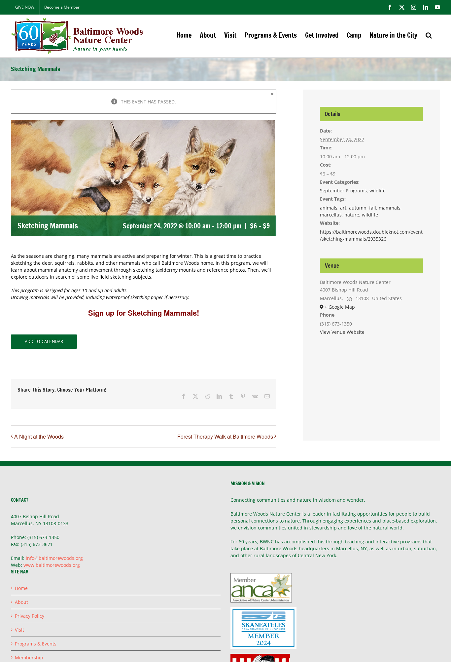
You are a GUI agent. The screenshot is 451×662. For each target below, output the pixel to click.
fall (372, 208)
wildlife (377, 190)
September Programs (343, 190)
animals (328, 208)
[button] (429, 35)
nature (351, 215)
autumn (357, 208)
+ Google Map (340, 307)
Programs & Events (35, 644)
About (21, 602)
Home (21, 588)
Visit (19, 630)
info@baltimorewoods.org (54, 558)
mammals (389, 208)
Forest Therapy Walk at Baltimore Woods (225, 436)
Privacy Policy (29, 616)
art (343, 208)
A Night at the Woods (39, 436)
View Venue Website (342, 332)
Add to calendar (44, 341)
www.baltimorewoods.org (51, 565)
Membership (29, 657)
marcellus (331, 215)
